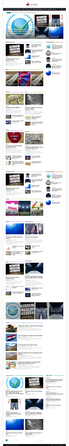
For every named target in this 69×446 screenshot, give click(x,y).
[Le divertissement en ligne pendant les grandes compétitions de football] (24, 208)
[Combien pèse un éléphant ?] (15, 99)
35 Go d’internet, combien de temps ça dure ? (37, 288)
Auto (26, 431)
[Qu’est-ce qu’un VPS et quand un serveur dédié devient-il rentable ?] (42, 33)
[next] (61, 12)
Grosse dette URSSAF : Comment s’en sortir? (36, 157)
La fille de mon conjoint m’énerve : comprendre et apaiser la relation (17, 156)
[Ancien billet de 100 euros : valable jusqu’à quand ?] (28, 163)
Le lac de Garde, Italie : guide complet (27, 345)
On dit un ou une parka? (31, 237)
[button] (62, 9)
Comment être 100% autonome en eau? (19, 12)
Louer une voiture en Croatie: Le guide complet (18, 121)
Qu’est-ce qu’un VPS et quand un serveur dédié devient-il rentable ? (37, 51)
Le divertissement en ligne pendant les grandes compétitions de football (24, 213)
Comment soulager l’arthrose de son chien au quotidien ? (18, 116)
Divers (12, 82)
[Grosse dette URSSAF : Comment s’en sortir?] (28, 158)
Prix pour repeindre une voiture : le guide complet (36, 62)
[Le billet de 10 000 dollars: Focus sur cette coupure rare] (34, 138)
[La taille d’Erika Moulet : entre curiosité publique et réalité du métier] (37, 78)
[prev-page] (6, 88)
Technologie (54, 64)
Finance (26, 145)
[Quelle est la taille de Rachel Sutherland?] (12, 78)
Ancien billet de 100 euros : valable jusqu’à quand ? (36, 162)
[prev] (60, 12)
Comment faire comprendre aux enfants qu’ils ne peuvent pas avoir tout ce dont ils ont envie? (18, 163)
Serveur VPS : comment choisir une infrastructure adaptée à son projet (36, 294)
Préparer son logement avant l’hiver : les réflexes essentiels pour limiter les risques (18, 253)
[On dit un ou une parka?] (34, 228)
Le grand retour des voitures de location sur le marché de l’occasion (37, 123)
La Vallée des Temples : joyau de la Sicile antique (30, 326)
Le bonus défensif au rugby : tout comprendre (11, 214)
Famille (7, 144)
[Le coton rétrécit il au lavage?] (28, 247)
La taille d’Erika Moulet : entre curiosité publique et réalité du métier (37, 83)
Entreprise (9, 27)
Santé (36, 22)
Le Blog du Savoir (8, 61)
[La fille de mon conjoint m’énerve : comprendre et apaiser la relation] (8, 157)
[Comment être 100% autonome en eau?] (56, 33)
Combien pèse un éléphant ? (13, 107)
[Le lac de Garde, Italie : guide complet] (11, 347)
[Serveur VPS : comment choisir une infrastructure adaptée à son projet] (28, 295)
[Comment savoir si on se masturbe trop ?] (42, 21)
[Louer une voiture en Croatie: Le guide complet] (8, 122)
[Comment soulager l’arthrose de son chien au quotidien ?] (8, 117)
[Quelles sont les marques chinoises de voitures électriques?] (28, 118)
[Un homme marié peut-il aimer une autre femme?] (15, 137)
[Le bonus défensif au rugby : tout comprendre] (12, 208)
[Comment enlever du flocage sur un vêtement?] (28, 253)
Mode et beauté (28, 235)
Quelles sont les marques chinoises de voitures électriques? (36, 117)
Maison (53, 71)
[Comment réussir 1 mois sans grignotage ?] (8, 288)
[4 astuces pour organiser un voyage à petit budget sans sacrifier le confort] (11, 365)
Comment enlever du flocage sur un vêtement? (37, 252)
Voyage (19, 327)
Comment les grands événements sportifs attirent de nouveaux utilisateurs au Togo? (37, 213)
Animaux (19, 337)
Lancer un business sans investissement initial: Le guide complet (36, 45)
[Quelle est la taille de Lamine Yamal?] (24, 78)
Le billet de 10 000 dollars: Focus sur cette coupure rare (34, 147)
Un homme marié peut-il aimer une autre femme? (14, 146)
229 (15, 440)
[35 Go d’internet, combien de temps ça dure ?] (28, 289)
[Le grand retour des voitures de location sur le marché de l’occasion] (28, 124)
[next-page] (8, 88)
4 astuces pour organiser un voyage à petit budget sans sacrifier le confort (29, 362)
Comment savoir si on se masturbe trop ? (12, 59)
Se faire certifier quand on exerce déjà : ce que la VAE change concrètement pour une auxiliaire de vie (57, 47)
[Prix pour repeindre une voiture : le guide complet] (28, 62)
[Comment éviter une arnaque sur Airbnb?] (8, 248)
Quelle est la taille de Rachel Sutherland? (11, 84)
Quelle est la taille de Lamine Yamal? (24, 84)
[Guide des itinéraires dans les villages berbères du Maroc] (11, 356)
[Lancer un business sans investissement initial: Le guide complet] (56, 21)
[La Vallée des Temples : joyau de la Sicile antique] (11, 328)
